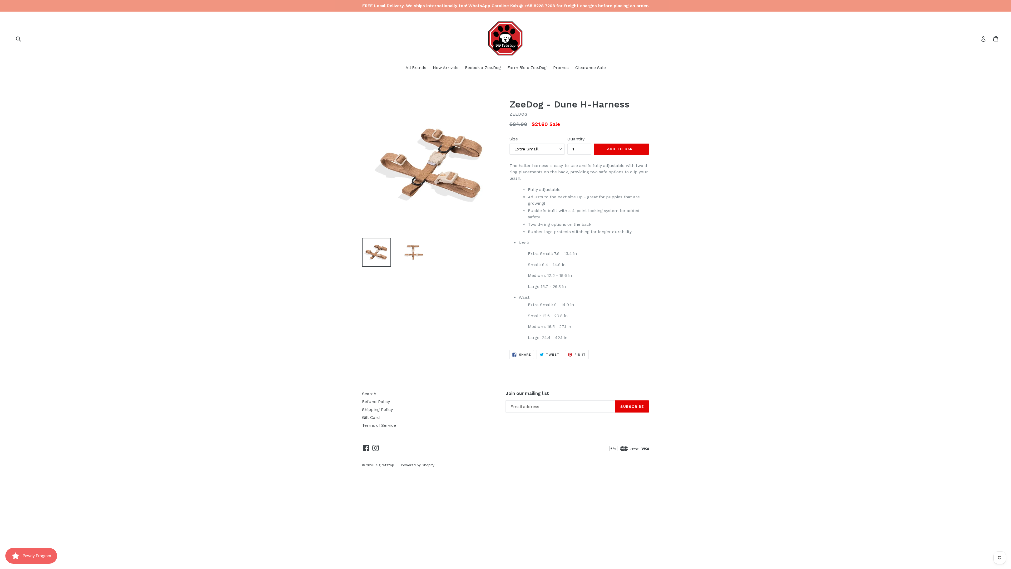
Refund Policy (376, 401)
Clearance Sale (590, 67)
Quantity (575, 138)
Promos (561, 67)
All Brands (415, 67)
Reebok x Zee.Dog (483, 67)
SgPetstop (385, 465)
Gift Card (371, 417)
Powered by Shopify (417, 465)
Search (369, 393)
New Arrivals (445, 67)
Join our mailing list (527, 393)
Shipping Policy (377, 409)
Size (513, 138)
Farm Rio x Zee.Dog (527, 67)
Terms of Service (379, 425)
